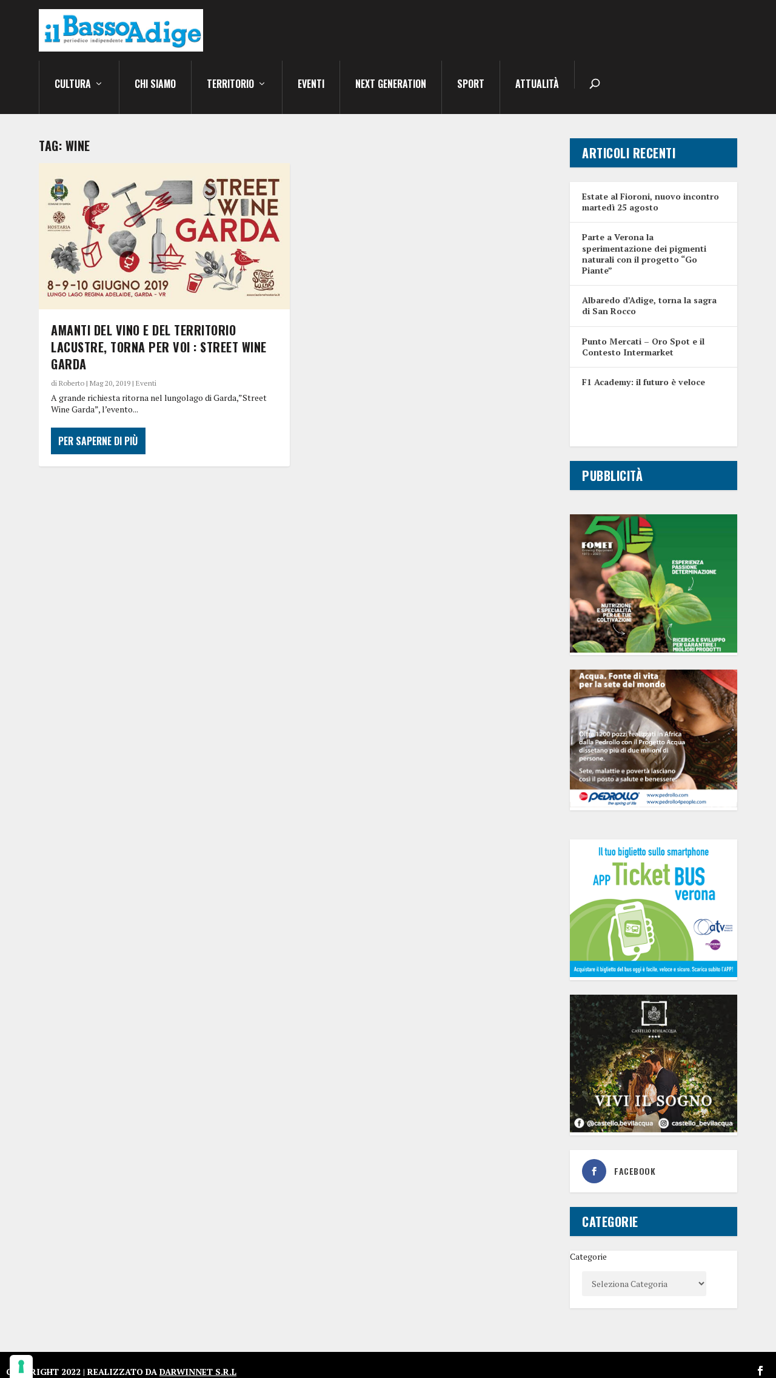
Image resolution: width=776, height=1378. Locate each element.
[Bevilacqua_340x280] (653, 1129)
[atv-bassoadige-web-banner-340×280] (653, 974)
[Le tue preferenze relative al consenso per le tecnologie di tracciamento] (21, 1366)
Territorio (230, 85)
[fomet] (653, 649)
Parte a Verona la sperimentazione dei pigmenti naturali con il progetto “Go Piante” (644, 253)
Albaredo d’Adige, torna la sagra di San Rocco (649, 305)
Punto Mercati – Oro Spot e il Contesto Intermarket (643, 346)
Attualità (537, 85)
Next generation (390, 85)
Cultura (73, 85)
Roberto (71, 383)
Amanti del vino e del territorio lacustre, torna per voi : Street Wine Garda (159, 347)
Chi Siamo (155, 85)
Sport (470, 85)
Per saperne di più (98, 441)
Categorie (588, 1256)
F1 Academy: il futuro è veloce (643, 382)
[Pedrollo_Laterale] (653, 804)
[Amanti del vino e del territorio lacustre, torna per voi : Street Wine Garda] (164, 236)
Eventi (311, 85)
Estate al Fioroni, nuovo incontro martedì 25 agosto (650, 201)
